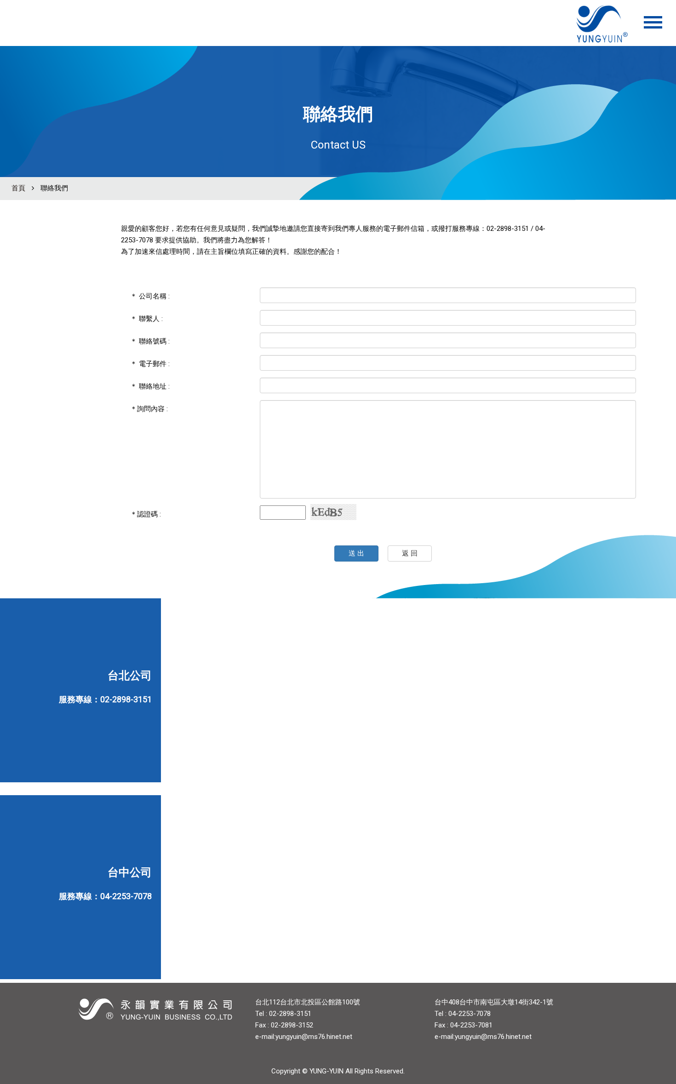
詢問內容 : (149, 409)
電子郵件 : (150, 364)
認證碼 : (145, 514)
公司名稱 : (150, 296)
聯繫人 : (146, 319)
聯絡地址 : (150, 386)
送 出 (356, 553)
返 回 (410, 553)
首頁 (18, 188)
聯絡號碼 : (150, 341)
